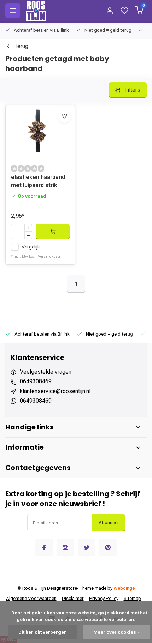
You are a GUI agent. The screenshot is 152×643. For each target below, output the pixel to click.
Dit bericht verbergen (42, 632)
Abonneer (109, 522)
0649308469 (36, 381)
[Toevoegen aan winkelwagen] (53, 231)
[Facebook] (44, 547)
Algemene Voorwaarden (31, 598)
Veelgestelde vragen (45, 371)
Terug (21, 46)
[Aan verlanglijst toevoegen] (64, 116)
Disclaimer (73, 598)
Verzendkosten (50, 256)
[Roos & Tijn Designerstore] (36, 10)
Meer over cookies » (116, 632)
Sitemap (132, 598)
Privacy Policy (103, 598)
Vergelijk (31, 247)
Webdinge (124, 588)
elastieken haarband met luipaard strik (38, 181)
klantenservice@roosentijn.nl (55, 391)
